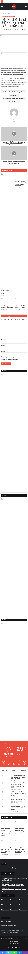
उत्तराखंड (8, 13)
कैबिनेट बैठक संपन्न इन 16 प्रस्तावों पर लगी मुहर (18, 800)
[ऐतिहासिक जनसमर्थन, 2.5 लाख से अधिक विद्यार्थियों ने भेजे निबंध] (5, 901)
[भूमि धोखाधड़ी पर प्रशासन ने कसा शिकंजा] (7, 301)
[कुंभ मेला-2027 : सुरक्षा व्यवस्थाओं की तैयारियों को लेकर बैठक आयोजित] (23, 911)
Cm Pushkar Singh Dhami (17, 92)
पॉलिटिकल (8, 16)
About (14, 943)
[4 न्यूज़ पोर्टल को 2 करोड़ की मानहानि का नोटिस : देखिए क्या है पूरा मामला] (6, 778)
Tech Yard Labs (14, 941)
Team (18, 943)
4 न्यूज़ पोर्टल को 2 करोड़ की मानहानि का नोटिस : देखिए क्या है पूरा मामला (18, 777)
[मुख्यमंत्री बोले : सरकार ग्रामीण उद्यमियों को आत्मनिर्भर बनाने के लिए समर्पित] (21, 843)
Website (3, 351)
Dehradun (14, 95)
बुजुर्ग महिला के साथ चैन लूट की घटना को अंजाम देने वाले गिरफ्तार (18, 808)
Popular (4, 770)
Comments (23, 770)
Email (3, 345)
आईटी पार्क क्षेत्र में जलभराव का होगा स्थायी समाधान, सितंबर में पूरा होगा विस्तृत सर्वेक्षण (7, 832)
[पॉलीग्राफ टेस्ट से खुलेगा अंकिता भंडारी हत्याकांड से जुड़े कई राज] (6, 794)
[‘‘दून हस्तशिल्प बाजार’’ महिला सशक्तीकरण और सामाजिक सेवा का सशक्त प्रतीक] (21, 176)
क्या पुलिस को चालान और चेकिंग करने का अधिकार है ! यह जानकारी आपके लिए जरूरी (18, 785)
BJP (4, 92)
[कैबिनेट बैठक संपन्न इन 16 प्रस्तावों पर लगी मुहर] (6, 801)
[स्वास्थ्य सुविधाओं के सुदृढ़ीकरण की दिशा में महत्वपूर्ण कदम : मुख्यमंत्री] (5, 911)
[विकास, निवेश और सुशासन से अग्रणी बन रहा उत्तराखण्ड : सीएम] (21, 824)
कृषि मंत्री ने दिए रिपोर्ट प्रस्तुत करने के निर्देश (20, 306)
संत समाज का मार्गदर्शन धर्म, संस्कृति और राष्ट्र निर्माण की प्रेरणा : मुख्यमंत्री (7, 850)
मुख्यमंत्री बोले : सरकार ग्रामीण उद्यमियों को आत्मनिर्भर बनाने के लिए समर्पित (20, 850)
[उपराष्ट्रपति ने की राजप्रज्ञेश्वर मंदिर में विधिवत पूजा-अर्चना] (23, 906)
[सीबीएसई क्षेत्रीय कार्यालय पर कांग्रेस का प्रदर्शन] (7, 231)
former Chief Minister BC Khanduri (14, 98)
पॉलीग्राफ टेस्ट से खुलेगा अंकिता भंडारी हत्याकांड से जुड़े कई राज (18, 793)
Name (3, 339)
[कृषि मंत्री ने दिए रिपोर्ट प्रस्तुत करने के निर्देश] (21, 301)
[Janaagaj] (14, 6)
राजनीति (12, 16)
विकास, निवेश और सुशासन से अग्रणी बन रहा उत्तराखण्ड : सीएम (20, 830)
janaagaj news (7, 29)
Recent (13, 770)
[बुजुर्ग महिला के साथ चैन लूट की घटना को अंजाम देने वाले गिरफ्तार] (6, 808)
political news (14, 102)
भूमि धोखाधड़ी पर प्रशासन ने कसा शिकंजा (7, 306)
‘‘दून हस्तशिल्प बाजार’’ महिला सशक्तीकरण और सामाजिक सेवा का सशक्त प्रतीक (21, 184)
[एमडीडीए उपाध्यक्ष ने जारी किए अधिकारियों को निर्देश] (14, 911)
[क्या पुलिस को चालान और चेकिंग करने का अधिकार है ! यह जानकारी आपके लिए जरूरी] (6, 785)
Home (4, 13)
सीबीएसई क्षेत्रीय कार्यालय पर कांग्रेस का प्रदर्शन (7, 292)
